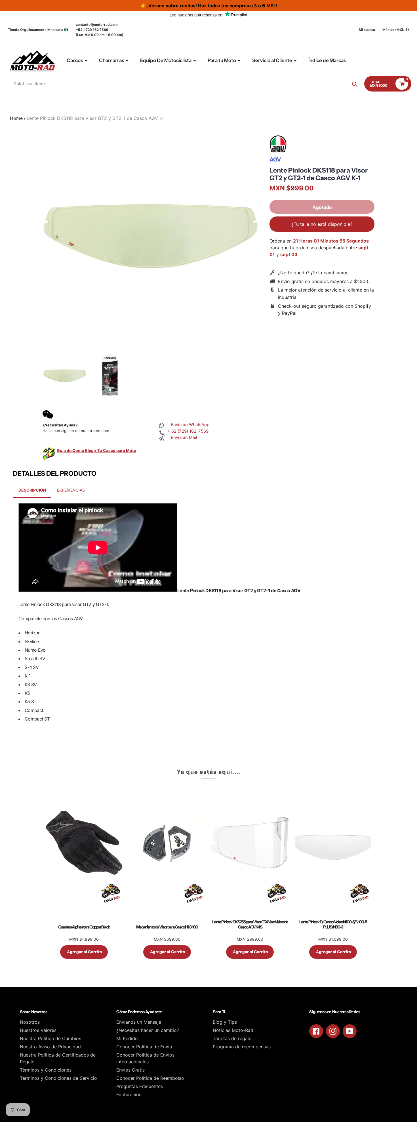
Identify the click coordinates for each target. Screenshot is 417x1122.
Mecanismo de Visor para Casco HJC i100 (167, 927)
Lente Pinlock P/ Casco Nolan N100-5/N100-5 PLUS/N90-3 (333, 924)
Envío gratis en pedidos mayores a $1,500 (323, 281)
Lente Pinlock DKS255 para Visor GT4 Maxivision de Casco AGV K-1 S (250, 924)
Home (16, 118)
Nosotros (30, 1022)
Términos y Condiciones (45, 1070)
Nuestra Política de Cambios (50, 1038)
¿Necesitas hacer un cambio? (147, 1030)
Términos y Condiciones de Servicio (58, 1078)
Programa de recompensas (242, 1046)
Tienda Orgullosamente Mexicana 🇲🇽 (38, 29)
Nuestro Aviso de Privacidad (50, 1046)
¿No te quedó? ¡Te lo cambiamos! (313, 272)
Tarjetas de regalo (232, 1038)
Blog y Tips (225, 1022)
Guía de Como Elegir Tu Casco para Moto (96, 450)
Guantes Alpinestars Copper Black (84, 927)
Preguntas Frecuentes (139, 1086)
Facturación (129, 1094)
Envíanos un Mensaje (138, 1022)
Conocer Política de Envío (144, 1046)
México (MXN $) (395, 29)
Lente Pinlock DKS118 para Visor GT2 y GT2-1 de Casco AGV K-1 (318, 174)
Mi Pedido (127, 1038)
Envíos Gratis (130, 1070)
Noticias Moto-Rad (233, 1030)
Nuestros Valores (38, 1030)
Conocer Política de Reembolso (150, 1078)
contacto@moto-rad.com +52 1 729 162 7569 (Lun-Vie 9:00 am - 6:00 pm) (99, 29)
